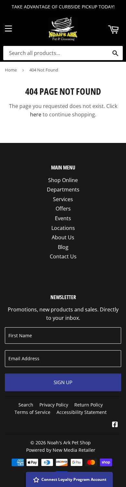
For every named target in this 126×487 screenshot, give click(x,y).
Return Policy (88, 405)
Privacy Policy (53, 405)
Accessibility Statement (82, 412)
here (35, 114)
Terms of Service (32, 412)
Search (25, 405)
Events (63, 218)
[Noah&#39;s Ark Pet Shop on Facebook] (115, 424)
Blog (63, 247)
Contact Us (63, 256)
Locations (63, 228)
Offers (63, 208)
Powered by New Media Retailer (60, 450)
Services (63, 199)
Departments (63, 189)
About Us (63, 237)
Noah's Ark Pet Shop (69, 442)
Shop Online (63, 180)
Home (11, 70)
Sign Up (63, 382)
